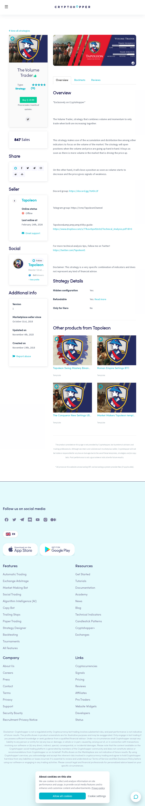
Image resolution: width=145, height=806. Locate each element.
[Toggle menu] (6, 7)
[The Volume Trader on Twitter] (28, 119)
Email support (32, 233)
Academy (81, 594)
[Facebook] (7, 520)
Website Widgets (86, 706)
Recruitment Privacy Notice (20, 720)
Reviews (95, 80)
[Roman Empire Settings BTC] (116, 351)
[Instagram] (46, 520)
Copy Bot (8, 608)
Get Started (82, 574)
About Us (8, 666)
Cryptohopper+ (85, 628)
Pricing (79, 679)
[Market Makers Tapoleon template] (116, 398)
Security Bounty (13, 713)
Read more (100, 299)
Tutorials (80, 581)
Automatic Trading (15, 574)
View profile (34, 279)
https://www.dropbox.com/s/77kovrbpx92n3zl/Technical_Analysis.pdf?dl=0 (92, 229)
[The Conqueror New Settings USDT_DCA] (72, 398)
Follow (39, 260)
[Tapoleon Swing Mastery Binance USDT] (72, 351)
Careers (8, 673)
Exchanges (82, 635)
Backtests (79, 80)
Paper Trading (12, 621)
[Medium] (53, 520)
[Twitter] (14, 520)
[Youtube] (38, 520)
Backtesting (10, 635)
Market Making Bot (15, 588)
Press (6, 679)
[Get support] (135, 797)
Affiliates (81, 693)
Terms (7, 693)
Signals (80, 673)
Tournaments (11, 641)
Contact (8, 686)
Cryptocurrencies (86, 666)
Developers (82, 713)
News (78, 601)
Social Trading (12, 594)
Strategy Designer (14, 628)
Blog (78, 608)
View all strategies (20, 30)
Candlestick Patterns (88, 621)
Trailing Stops (11, 614)
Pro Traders (82, 699)
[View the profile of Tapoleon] (14, 200)
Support (8, 706)
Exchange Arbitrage (16, 581)
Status (79, 720)
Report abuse (23, 356)
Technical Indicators (88, 614)
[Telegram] (22, 520)
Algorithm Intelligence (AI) (20, 601)
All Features (10, 648)
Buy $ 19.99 (28, 100)
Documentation (85, 588)
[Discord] (30, 520)
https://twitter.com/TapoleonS (69, 250)
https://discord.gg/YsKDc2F (83, 191)
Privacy (7, 699)
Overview (62, 80)
